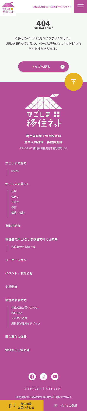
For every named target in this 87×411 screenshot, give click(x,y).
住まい (15, 196)
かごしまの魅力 (16, 163)
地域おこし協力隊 (17, 350)
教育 (14, 207)
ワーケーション (16, 260)
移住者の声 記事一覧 (23, 247)
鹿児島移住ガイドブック (25, 323)
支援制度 (11, 287)
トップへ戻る (41, 66)
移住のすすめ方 (16, 300)
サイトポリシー (33, 388)
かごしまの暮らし (17, 184)
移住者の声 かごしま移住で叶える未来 (31, 239)
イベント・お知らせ (19, 273)
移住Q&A (16, 313)
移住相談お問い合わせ (24, 307)
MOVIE (15, 171)
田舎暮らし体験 (16, 336)
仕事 (14, 191)
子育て (15, 202)
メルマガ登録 (19, 318)
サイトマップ (53, 388)
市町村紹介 (12, 225)
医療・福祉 (17, 212)
